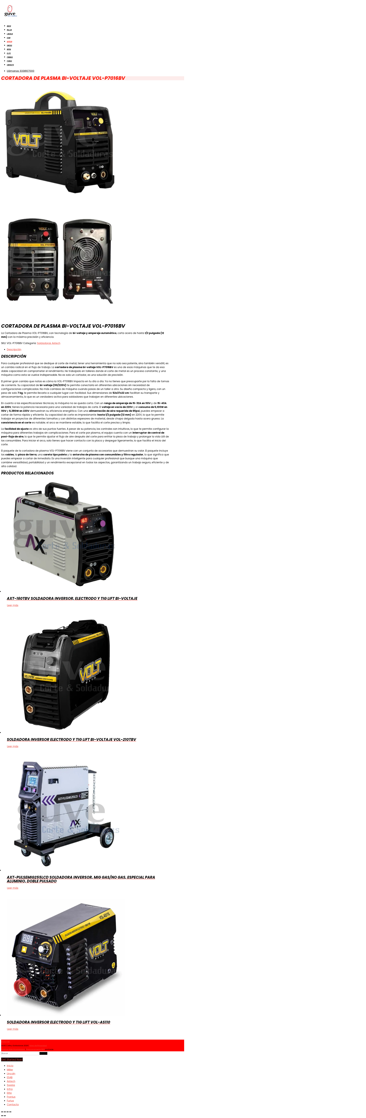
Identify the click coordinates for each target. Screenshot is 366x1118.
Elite (9, 53)
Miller (9, 30)
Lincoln (10, 34)
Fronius (10, 57)
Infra (9, 49)
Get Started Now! (12, 1059)
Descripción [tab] (14, 349)
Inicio (9, 26)
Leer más (12, 605)
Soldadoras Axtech (48, 343)
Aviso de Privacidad (38, 1045)
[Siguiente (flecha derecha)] (5, 1115)
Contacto (10, 65)
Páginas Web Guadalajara (13, 1049)
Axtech (9, 41)
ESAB (8, 37)
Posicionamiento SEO (35, 1049)
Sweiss (9, 45)
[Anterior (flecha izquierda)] (2, 1115)
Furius (9, 61)
